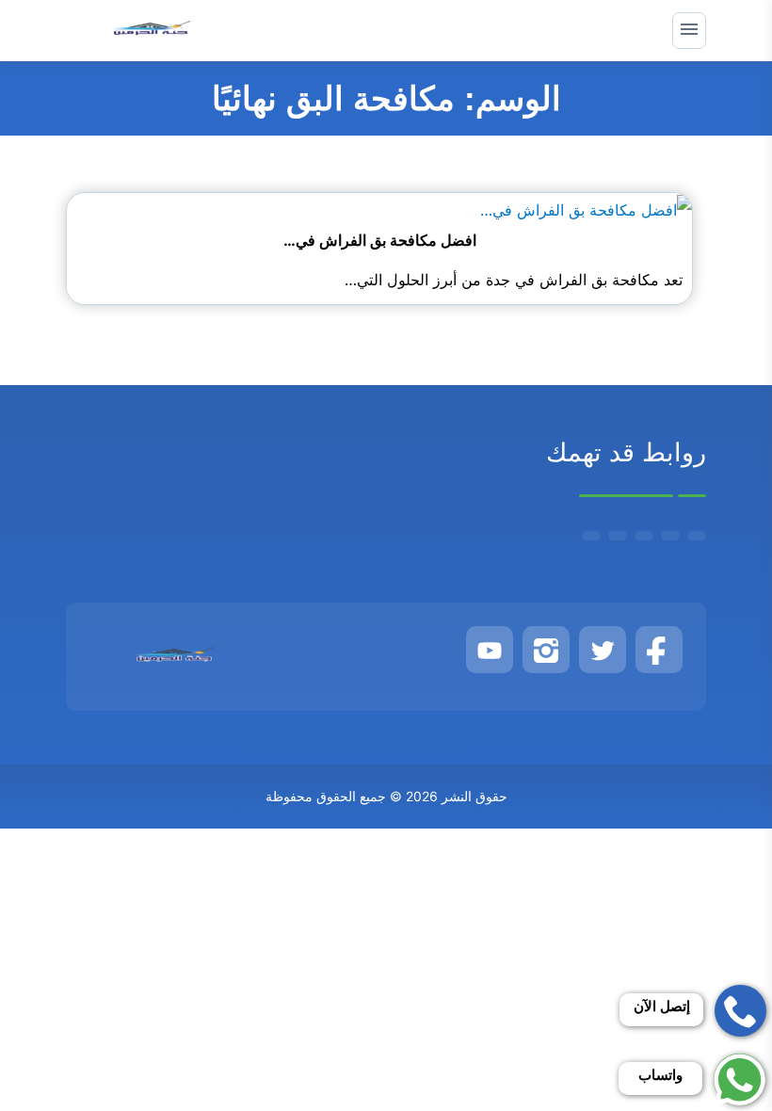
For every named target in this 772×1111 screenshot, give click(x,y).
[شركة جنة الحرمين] (151, 30)
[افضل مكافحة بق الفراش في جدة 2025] (586, 208)
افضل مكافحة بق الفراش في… (379, 240)
